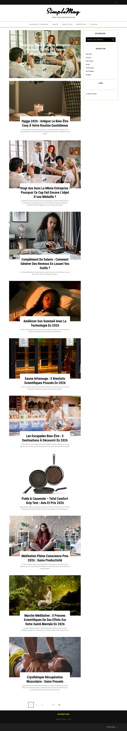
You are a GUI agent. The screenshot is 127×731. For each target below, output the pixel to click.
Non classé (89, 61)
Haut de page (111, 727)
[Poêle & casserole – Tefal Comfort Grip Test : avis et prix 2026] (45, 476)
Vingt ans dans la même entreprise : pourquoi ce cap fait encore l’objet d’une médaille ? (45, 192)
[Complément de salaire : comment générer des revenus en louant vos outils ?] (45, 236)
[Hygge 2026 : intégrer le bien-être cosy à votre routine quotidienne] (45, 101)
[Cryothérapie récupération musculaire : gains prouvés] (45, 657)
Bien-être (89, 54)
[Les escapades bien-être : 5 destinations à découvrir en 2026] (45, 416)
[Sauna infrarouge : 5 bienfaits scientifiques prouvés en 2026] (45, 358)
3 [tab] (74, 53)
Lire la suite (44, 62)
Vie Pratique (90, 71)
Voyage (88, 75)
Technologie (90, 68)
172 (53, 705)
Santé (88, 64)
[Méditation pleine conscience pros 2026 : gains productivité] (45, 536)
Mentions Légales (61, 719)
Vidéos (69, 719)
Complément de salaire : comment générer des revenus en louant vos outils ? (45, 263)
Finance (88, 57)
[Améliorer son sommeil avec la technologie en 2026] (45, 301)
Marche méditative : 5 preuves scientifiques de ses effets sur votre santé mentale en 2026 (45, 620)
